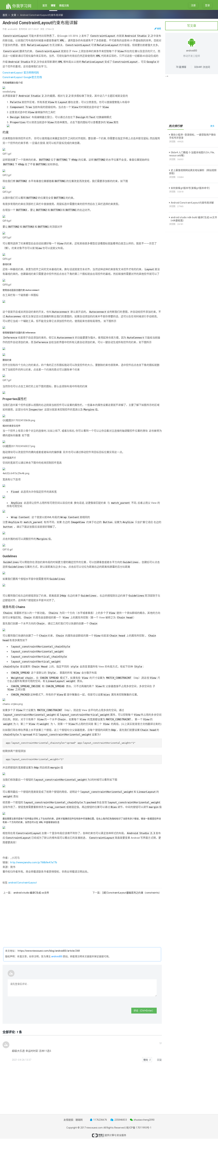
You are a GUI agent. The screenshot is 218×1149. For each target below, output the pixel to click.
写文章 (191, 26)
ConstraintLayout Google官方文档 (22, 77)
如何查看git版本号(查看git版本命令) (190, 188)
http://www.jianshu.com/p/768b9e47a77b (33, 862)
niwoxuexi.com (94, 1127)
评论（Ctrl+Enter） (144, 1010)
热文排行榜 (176, 126)
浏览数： (176, 141)
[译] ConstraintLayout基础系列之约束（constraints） (132, 892)
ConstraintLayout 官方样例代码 (21, 72)
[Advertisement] (82, 918)
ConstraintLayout (27, 882)
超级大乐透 (18, 1050)
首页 (44, 5)
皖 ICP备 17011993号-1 (139, 1127)
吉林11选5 (45, 1050)
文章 (13, 15)
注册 (193, 5)
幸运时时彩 (32, 1050)
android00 (56, 956)
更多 (212, 126)
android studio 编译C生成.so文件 (31, 892)
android (12, 882)
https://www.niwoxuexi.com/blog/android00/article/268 (48, 950)
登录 (207, 5)
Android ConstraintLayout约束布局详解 (192, 202)
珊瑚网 (79, 1119)
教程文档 (64, 5)
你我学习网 (21, 6)
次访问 (202, 67)
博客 (53, 5)
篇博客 (181, 67)
